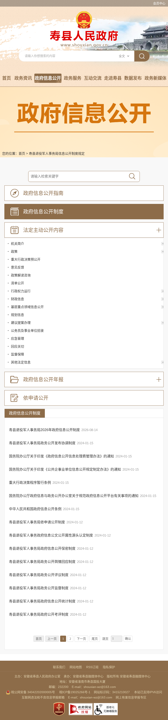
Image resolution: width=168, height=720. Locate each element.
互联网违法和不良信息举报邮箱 (43, 697)
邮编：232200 (58, 687)
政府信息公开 (48, 78)
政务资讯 (23, 78)
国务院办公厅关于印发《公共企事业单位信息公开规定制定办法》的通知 (65, 469)
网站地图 (76, 667)
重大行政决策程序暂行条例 (30, 482)
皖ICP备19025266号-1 (74, 692)
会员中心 (159, 3)
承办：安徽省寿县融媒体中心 (83, 676)
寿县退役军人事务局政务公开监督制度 (38, 588)
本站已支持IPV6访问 (148, 692)
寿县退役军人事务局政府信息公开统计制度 (42, 601)
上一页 (52, 638)
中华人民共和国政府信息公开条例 (35, 509)
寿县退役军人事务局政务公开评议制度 (38, 575)
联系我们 (59, 667)
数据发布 (133, 78)
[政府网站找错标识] (81, 709)
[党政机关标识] (59, 709)
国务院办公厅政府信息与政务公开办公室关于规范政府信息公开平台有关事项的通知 (73, 496)
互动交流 (93, 78)
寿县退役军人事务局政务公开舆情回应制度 (42, 562)
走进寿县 (113, 78)
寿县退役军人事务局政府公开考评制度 (38, 614)
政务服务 (72, 78)
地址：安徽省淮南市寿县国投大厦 (82, 681)
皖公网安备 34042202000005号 (32, 692)
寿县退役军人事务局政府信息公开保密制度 (42, 548)
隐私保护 (109, 667)
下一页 (81, 638)
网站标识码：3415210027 (112, 692)
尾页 (95, 638)
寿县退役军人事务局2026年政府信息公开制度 (44, 430)
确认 (128, 638)
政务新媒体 (155, 78)
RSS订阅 (92, 667)
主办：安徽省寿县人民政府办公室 (37, 676)
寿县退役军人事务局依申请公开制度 (37, 522)
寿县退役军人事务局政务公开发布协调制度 (42, 443)
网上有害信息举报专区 (131, 697)
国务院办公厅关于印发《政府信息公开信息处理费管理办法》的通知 (61, 456)
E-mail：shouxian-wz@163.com (94, 687)
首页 (6, 78)
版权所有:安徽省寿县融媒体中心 (128, 676)
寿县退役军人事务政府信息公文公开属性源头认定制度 (51, 535)
